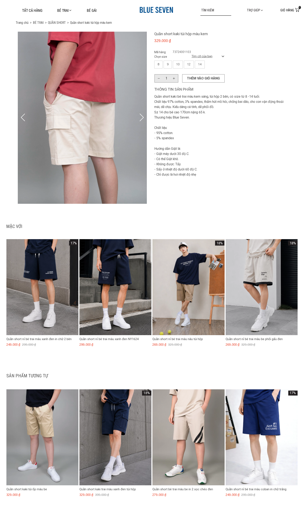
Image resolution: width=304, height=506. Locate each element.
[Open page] (156, 9)
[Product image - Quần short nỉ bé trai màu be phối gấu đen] (262, 287)
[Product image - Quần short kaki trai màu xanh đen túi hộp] (115, 437)
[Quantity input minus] (159, 78)
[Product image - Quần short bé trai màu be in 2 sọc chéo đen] (188, 437)
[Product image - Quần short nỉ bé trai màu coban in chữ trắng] (262, 437)
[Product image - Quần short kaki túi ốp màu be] (42, 437)
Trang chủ (23, 23)
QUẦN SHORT (58, 23)
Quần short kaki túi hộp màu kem (91, 23)
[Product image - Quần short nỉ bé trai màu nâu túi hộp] (188, 287)
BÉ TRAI (40, 23)
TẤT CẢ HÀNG (32, 10)
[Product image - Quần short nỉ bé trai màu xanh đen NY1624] (115, 287)
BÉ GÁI (92, 10)
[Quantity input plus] (174, 78)
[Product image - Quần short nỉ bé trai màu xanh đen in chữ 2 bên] (42, 287)
